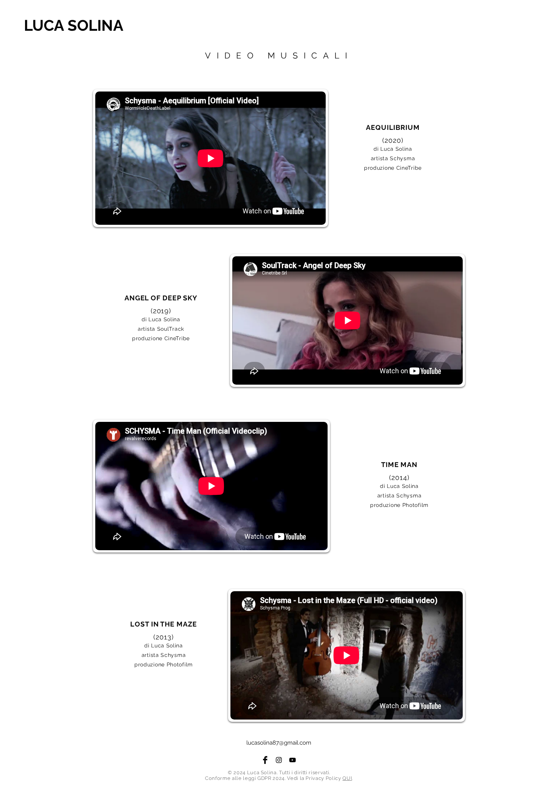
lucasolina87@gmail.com (278, 742)
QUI (347, 778)
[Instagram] (279, 760)
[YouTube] (292, 760)
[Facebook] (265, 760)
